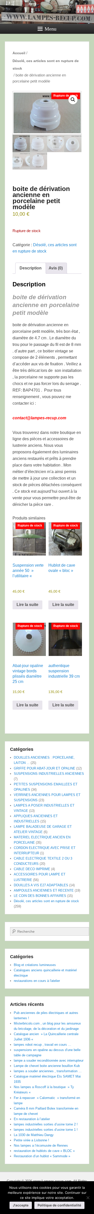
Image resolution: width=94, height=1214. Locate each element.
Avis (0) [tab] (56, 268)
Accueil (19, 53)
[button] (72, 99)
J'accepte (21, 1205)
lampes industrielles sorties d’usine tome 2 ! (46, 1124)
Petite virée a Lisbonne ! (31, 1140)
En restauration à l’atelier (32, 1119)
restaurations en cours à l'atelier (37, 981)
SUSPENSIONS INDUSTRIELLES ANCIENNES (49, 774)
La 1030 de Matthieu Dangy (34, 1135)
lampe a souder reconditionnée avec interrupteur (48, 1060)
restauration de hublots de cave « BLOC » (44, 1151)
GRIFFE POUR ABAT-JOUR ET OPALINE (44, 768)
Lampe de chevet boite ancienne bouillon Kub (47, 1066)
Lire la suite (27, 604)
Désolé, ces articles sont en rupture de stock (46, 65)
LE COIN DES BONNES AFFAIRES (40, 896)
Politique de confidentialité (59, 1205)
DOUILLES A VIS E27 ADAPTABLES (41, 885)
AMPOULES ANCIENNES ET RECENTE (44, 890)
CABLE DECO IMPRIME (32, 869)
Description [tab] (31, 268)
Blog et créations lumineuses (35, 965)
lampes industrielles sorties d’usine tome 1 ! (46, 1130)
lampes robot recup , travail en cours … (42, 1044)
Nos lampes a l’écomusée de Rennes (41, 1145)
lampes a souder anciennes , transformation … (48, 1071)
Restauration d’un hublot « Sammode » (42, 1156)
